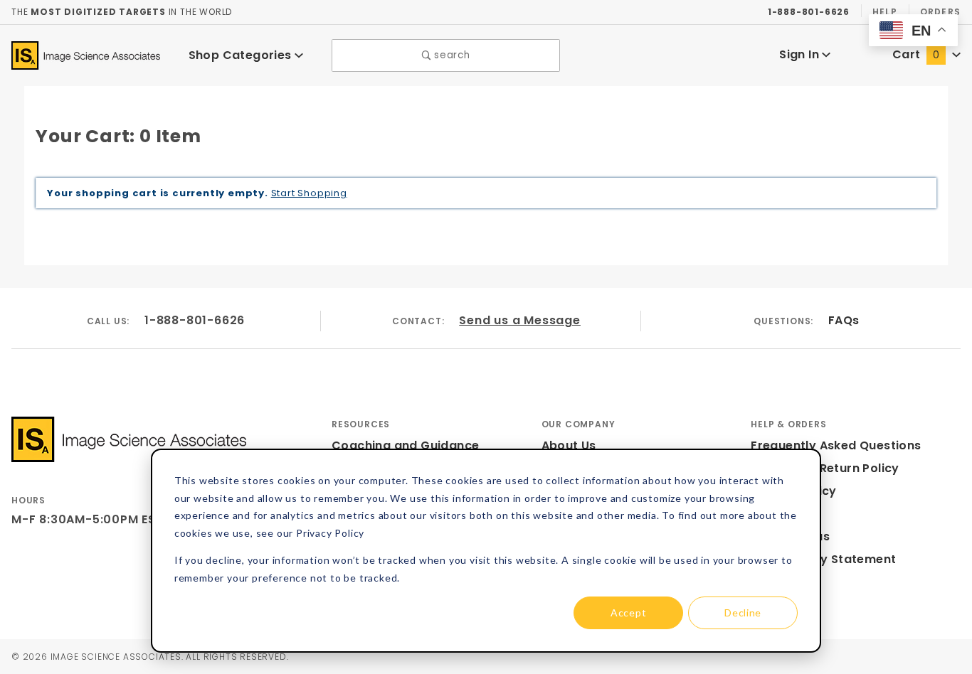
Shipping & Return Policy (825, 468)
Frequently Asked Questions (836, 445)
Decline (742, 612)
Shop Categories (242, 55)
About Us (569, 445)
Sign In (800, 54)
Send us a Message (520, 320)
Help (884, 12)
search (450, 55)
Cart (915, 54)
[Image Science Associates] (85, 54)
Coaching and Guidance (405, 445)
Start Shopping (309, 193)
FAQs (844, 320)
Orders (940, 12)
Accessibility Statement (823, 559)
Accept (628, 612)
